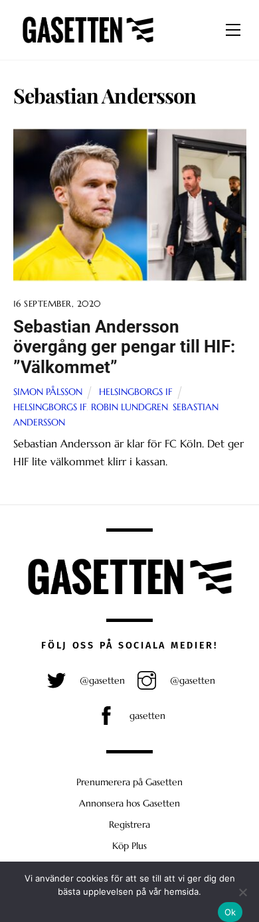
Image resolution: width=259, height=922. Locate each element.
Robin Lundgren (129, 407)
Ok (230, 912)
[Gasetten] (88, 43)
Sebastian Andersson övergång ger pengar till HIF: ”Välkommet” (124, 347)
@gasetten (101, 680)
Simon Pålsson (47, 392)
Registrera (129, 824)
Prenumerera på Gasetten (129, 782)
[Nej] (242, 892)
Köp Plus (129, 846)
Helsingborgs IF (136, 392)
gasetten (146, 716)
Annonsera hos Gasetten (129, 803)
